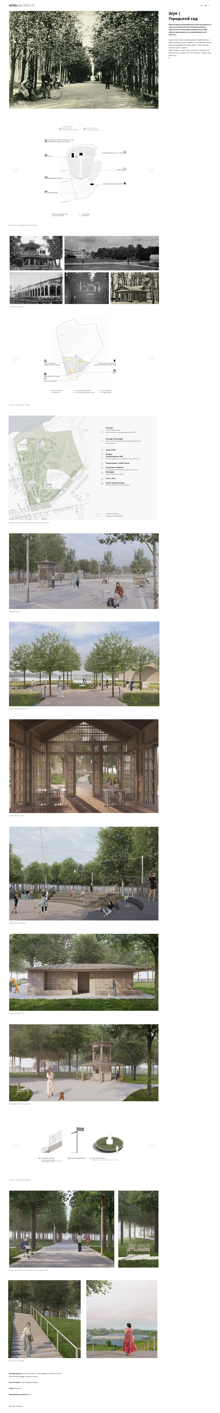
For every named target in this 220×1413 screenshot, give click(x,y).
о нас (148, 5)
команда (175, 5)
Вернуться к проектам (15, 1406)
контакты (156, 5)
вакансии (166, 5)
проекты (194, 5)
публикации (184, 6)
